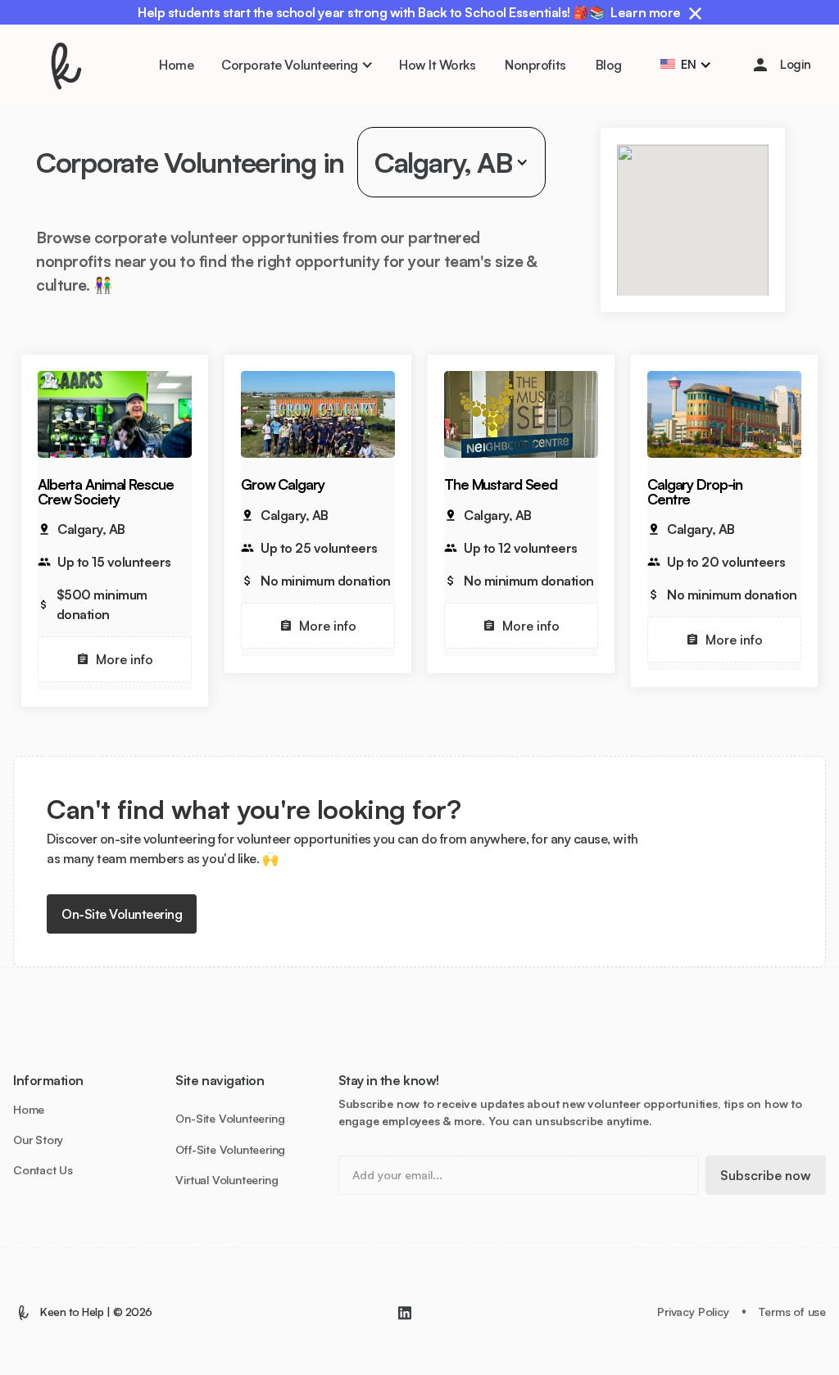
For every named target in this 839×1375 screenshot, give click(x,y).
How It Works (437, 65)
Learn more (645, 12)
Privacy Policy (692, 1312)
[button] (296, 64)
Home (176, 65)
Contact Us (43, 1170)
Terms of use (792, 1312)
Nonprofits (535, 65)
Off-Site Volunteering (230, 1150)
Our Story (38, 1140)
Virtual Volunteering (226, 1180)
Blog (609, 65)
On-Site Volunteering (121, 914)
